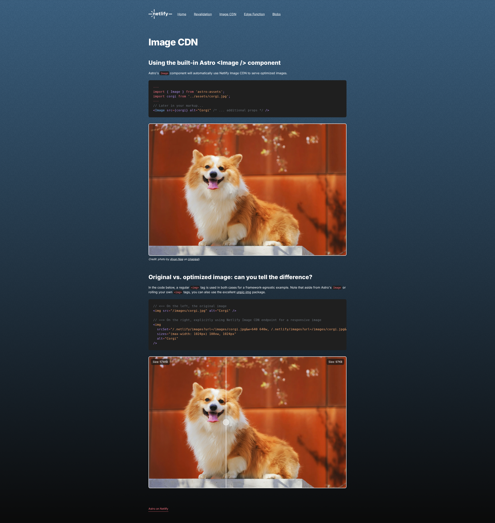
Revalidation (203, 14)
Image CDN (227, 14)
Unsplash (193, 259)
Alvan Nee (176, 259)
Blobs (276, 14)
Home (182, 14)
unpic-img (243, 292)
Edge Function (254, 14)
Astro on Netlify (158, 508)
